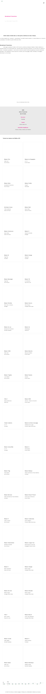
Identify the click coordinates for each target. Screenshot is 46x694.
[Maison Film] (12, 149)
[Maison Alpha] (12, 653)
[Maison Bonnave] (12, 485)
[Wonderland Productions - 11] (14, 66)
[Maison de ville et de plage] (33, 413)
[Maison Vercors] (33, 293)
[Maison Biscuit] (33, 605)
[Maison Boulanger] (12, 269)
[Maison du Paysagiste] (33, 149)
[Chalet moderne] (12, 413)
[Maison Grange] (33, 245)
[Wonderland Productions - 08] (14, 72)
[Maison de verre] (12, 581)
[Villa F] (12, 605)
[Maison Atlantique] (33, 653)
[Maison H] (33, 629)
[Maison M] (12, 245)
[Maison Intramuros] (12, 221)
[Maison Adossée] (33, 581)
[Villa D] (12, 389)
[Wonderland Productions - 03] (14, 91)
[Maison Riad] (33, 197)
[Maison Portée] (33, 173)
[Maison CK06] (12, 341)
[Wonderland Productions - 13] (5, 60)
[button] (43, 2)
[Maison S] (33, 221)
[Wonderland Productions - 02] (5, 91)
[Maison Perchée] (12, 293)
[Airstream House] (12, 197)
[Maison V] (12, 557)
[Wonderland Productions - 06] (5, 85)
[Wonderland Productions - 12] (5, 66)
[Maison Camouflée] (12, 437)
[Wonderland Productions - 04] (5, 97)
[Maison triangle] (33, 557)
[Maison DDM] (33, 389)
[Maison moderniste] (33, 509)
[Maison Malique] (33, 461)
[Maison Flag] (12, 461)
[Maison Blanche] (33, 341)
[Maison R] (12, 509)
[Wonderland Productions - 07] (14, 85)
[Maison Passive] (33, 365)
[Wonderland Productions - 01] (14, 97)
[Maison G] (33, 437)
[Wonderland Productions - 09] (5, 78)
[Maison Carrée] (12, 629)
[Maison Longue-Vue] (33, 533)
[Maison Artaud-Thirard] (33, 485)
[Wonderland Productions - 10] (5, 72)
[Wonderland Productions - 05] (14, 79)
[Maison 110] (33, 269)
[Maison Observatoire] (12, 533)
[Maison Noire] (12, 173)
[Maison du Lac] (12, 317)
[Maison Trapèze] (12, 365)
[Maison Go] (33, 317)
